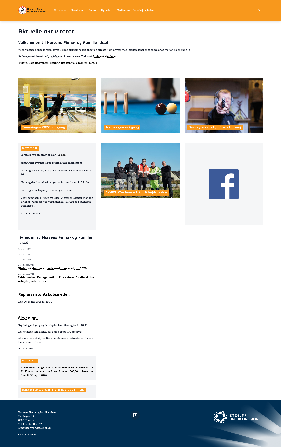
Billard (23, 63)
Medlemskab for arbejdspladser (136, 10)
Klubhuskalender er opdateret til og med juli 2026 (52, 268)
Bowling (55, 63)
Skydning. (28, 318)
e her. (62, 155)
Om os (92, 10)
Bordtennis (67, 63)
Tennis (93, 63)
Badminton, (42, 63)
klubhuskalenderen (105, 56)
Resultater (77, 10)
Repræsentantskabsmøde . (44, 295)
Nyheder (106, 10)
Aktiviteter (60, 10)
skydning (82, 63)
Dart (31, 63)
